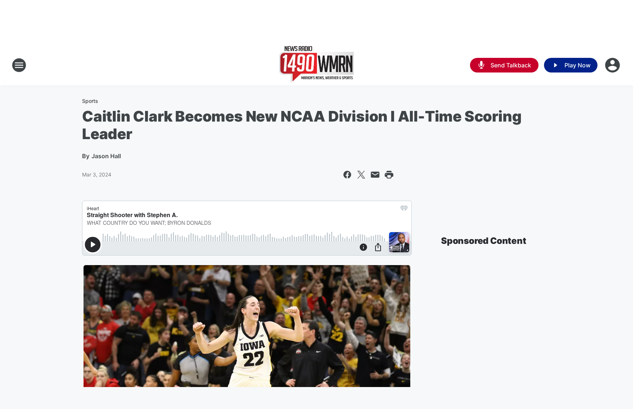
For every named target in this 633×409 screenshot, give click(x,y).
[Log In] (613, 65)
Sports (90, 101)
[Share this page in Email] (375, 175)
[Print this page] (389, 175)
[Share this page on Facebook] (347, 175)
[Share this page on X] (361, 175)
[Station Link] (316, 65)
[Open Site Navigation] (19, 65)
